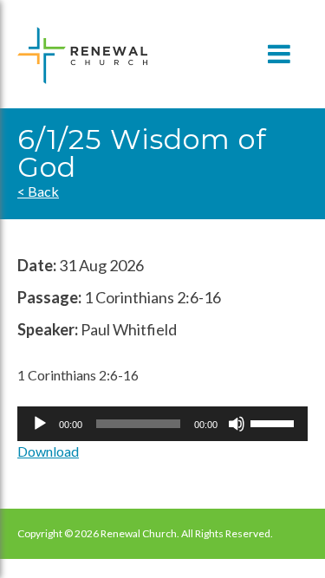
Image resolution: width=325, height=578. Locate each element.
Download (48, 451)
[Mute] (236, 423)
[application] (162, 423)
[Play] (40, 423)
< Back (38, 191)
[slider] (274, 422)
